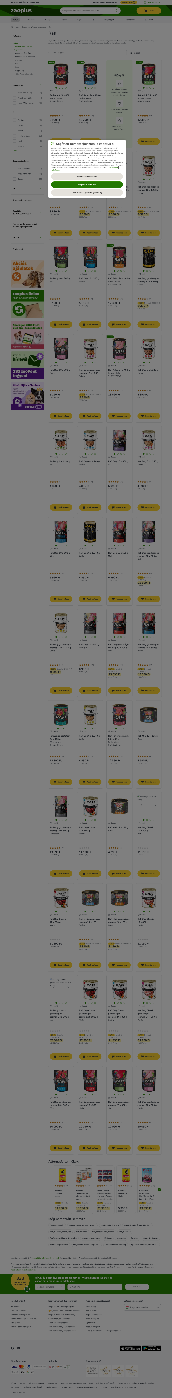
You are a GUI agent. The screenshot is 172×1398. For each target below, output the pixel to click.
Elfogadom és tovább (87, 184)
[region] (87, 169)
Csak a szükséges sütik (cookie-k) (87, 192)
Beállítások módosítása (87, 176)
